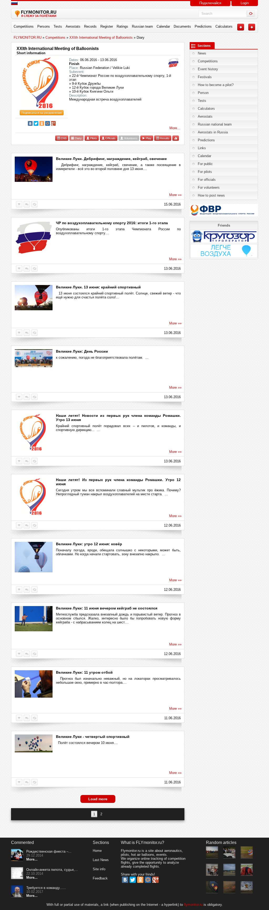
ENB (63, 138)
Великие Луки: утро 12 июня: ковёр (89, 544)
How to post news (211, 195)
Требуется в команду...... (46, 888)
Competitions (24, 26)
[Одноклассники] (41, 123)
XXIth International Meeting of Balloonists (58, 48)
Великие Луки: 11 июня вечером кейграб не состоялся (106, 608)
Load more (97, 799)
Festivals (205, 77)
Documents (182, 26)
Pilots (93, 138)
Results (164, 138)
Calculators (223, 26)
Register (106, 26)
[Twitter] (36, 123)
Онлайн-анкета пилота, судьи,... (52, 870)
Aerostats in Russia (213, 132)
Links (202, 148)
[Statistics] (175, 138)
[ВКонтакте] (30, 123)
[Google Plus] (53, 123)
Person (203, 93)
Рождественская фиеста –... (48, 851)
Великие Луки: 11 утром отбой (84, 672)
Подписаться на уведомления (42, 112)
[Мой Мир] (47, 123)
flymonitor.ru (193, 905)
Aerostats (73, 26)
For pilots (205, 172)
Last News (101, 860)
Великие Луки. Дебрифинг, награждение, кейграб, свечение (111, 159)
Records (90, 26)
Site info (99, 869)
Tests (58, 26)
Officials (110, 138)
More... (174, 128)
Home (97, 851)
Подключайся (210, 3)
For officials (207, 180)
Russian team (142, 26)
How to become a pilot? (216, 85)
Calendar (163, 26)
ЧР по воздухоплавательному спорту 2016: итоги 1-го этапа (112, 223)
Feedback (100, 878)
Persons (43, 26)
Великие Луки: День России (82, 351)
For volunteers (209, 187)
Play (148, 138)
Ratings (122, 26)
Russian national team (215, 124)
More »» (175, 195)
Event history (208, 69)
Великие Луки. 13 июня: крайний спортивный (98, 287)
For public (205, 164)
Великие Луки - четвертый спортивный (93, 736)
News (202, 53)
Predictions (203, 26)
